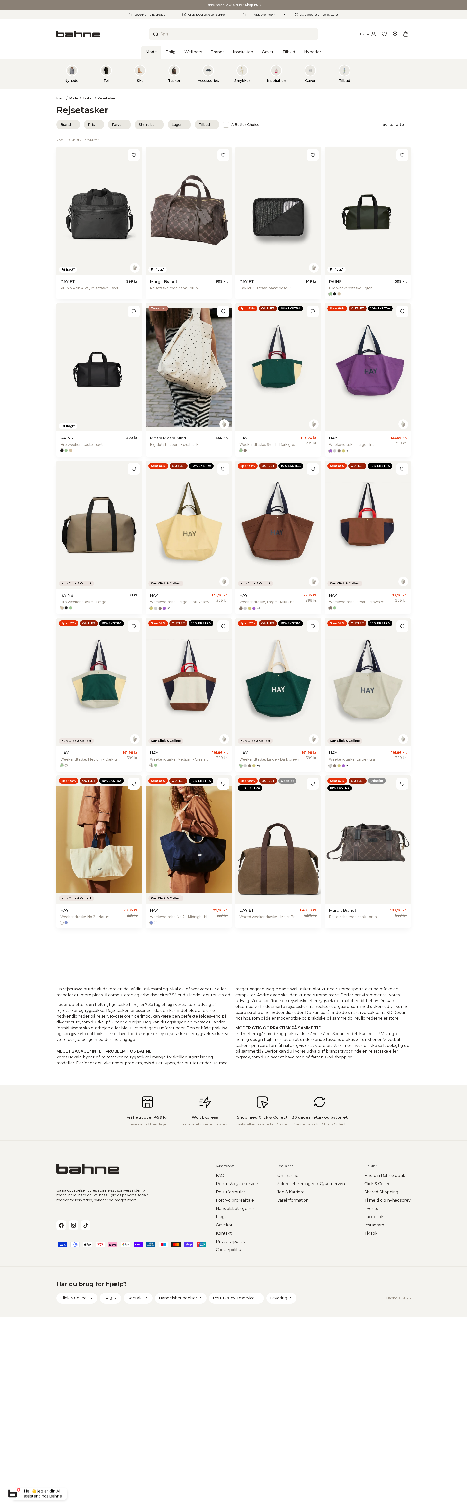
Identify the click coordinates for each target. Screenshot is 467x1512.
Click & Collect (378, 1183)
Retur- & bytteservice (237, 1183)
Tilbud (204, 124)
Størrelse (147, 124)
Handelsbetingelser (235, 1208)
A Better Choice (245, 124)
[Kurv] (406, 34)
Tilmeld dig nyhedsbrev (387, 1200)
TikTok (370, 1233)
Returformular (230, 1192)
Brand (65, 124)
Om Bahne (287, 1175)
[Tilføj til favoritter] (134, 155)
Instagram (374, 1225)
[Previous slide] (64, 74)
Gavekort (225, 1225)
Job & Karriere (291, 1192)
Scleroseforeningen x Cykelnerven (311, 1183)
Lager (177, 124)
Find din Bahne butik (384, 1175)
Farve (117, 124)
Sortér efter (394, 124)
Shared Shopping (381, 1192)
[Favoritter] (384, 34)
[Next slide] (403, 74)
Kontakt (224, 1233)
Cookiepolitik (228, 1249)
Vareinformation (293, 1200)
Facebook (374, 1216)
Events (371, 1208)
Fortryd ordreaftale (235, 1200)
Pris (91, 124)
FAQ (220, 1175)
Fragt (221, 1216)
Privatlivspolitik (230, 1241)
